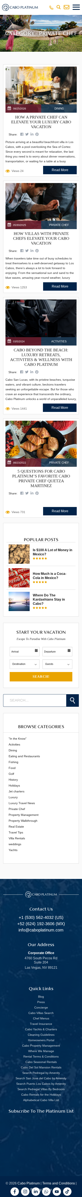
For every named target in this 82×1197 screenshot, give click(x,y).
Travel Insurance (41, 1023)
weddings (15, 844)
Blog (41, 996)
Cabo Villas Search (41, 1013)
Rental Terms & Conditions (41, 1056)
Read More (60, 170)
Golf (11, 773)
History (13, 779)
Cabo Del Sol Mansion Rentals (41, 1067)
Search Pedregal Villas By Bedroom (41, 1089)
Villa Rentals (17, 838)
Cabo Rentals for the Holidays (41, 1094)
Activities (14, 744)
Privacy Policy (41, 1189)
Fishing (13, 762)
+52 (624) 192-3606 (35, 924)
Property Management (23, 814)
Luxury (13, 797)
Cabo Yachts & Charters (41, 1029)
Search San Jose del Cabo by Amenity (41, 1078)
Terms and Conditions (58, 1183)
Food (12, 768)
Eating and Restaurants (24, 756)
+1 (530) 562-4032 (36, 917)
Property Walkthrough (23, 820)
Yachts (13, 850)
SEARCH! (41, 676)
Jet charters (16, 791)
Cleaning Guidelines (41, 1034)
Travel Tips (16, 832)
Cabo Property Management (41, 1045)
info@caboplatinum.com (41, 930)
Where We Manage (41, 1051)
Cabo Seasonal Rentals (41, 1062)
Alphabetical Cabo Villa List (41, 1100)
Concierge (41, 1007)
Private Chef (17, 809)
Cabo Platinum (28, 1183)
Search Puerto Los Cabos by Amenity (41, 1083)
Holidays (14, 785)
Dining (13, 750)
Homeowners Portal (41, 1040)
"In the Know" (17, 738)
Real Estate (16, 826)
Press (41, 1002)
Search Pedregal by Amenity (41, 1072)
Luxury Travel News (22, 803)
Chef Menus (41, 1018)
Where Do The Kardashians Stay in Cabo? (49, 599)
